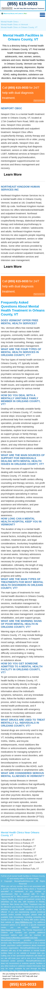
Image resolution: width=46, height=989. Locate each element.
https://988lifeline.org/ (23, 922)
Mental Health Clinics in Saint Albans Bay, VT (21, 859)
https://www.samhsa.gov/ (11, 930)
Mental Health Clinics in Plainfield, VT (18, 849)
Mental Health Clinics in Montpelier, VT (18, 853)
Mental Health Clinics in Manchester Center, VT (22, 862)
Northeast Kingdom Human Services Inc (20, 188)
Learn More (13, 174)
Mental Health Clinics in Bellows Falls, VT (20, 869)
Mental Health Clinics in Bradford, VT (17, 840)
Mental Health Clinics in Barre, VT (16, 865)
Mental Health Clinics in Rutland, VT (17, 843)
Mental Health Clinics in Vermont (14, 24)
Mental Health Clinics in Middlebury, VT (19, 856)
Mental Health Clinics (10, 22)
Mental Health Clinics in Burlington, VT (18, 846)
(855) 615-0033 (22, 3)
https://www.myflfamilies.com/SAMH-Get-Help (19, 938)
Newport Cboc (11, 108)
